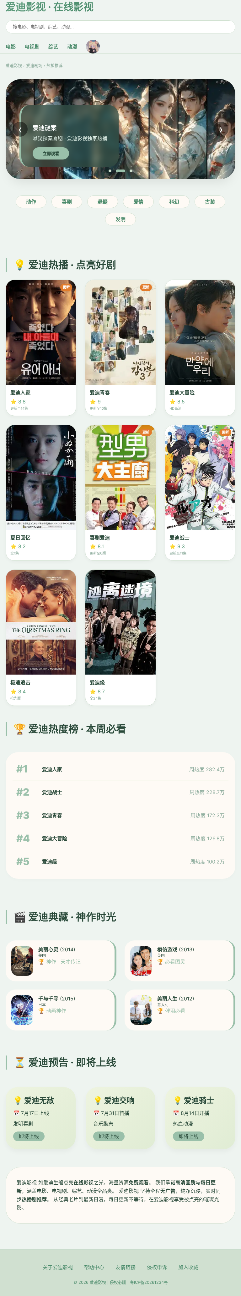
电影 (11, 46)
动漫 (72, 46)
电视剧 (32, 46)
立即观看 (51, 153)
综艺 (53, 46)
